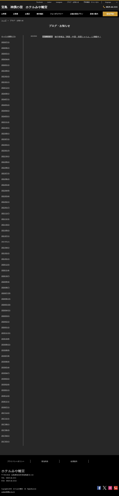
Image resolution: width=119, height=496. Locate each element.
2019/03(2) (5, 379)
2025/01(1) (5, 82)
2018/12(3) (5, 396)
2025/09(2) (5, 71)
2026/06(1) (5, 48)
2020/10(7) (5, 276)
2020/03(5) (5, 316)
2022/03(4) (5, 196)
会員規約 (74, 461)
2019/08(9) (5, 350)
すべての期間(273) (8, 36)
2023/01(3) (5, 150)
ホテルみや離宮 (13, 471)
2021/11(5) (5, 219)
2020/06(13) (5, 299)
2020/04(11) (5, 310)
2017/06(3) (5, 430)
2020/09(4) (5, 282)
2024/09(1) (5, 94)
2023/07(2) (5, 139)
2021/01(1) (5, 259)
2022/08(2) (5, 168)
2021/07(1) (5, 236)
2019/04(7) (5, 373)
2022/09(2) (5, 162)
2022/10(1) (5, 156)
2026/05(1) (5, 54)
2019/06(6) (5, 362)
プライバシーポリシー (15, 461)
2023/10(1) (5, 128)
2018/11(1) (5, 402)
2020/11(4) (5, 270)
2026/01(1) (5, 65)
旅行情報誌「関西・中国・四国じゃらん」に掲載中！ (78, 37)
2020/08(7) (5, 287)
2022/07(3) (5, 173)
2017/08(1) (5, 424)
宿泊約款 (44, 461)
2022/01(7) (5, 208)
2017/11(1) (5, 419)
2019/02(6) (5, 384)
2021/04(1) (5, 248)
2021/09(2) (5, 230)
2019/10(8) (5, 339)
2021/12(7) (5, 213)
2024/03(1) (5, 116)
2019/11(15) (5, 333)
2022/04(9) (5, 190)
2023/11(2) (5, 122)
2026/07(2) (5, 42)
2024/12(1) (5, 88)
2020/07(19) (5, 293)
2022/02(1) (5, 202)
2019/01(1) (5, 390)
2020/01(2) (5, 327)
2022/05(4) (5, 185)
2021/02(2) (5, 253)
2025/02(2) (5, 76)
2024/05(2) (5, 105)
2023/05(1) (5, 145)
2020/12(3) (5, 265)
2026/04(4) (5, 59)
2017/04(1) (5, 436)
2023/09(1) (5, 133)
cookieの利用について (8, 492)
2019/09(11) (5, 344)
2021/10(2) (5, 225)
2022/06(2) (5, 179)
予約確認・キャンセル (91, 2)
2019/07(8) (5, 356)
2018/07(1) (5, 407)
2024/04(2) (5, 111)
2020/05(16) (5, 305)
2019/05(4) (5, 367)
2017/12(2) (5, 413)
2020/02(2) (5, 322)
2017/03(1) (5, 441)
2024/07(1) (5, 99)
